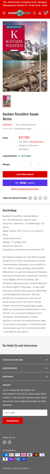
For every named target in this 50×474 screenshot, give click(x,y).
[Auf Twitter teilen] (40, 198)
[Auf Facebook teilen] (30, 198)
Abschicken (13, 420)
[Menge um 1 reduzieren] (21, 164)
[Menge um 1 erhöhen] (38, 164)
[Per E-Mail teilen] (45, 198)
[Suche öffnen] (34, 13)
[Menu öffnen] (4, 13)
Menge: (6, 164)
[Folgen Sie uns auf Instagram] (9, 442)
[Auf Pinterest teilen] (35, 198)
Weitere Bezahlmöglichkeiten (25, 189)
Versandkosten (36, 141)
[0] (45, 13)
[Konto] (39, 13)
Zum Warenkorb (25, 174)
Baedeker (7, 125)
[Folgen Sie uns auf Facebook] (4, 442)
